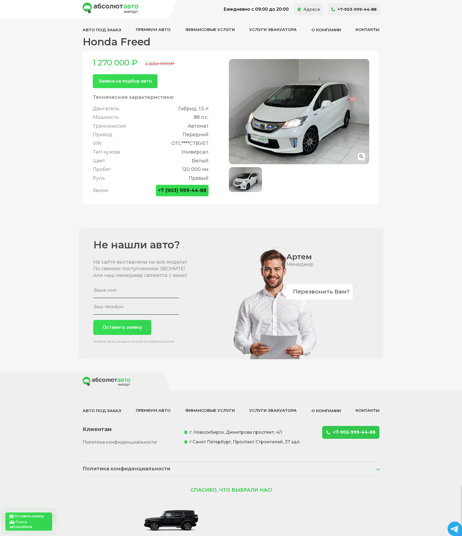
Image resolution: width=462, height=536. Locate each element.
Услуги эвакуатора (273, 29)
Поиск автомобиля (20, 524)
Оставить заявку (122, 327)
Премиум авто (153, 29)
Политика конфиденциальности (120, 442)
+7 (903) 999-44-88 (182, 190)
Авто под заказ (102, 29)
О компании (326, 29)
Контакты (367, 29)
